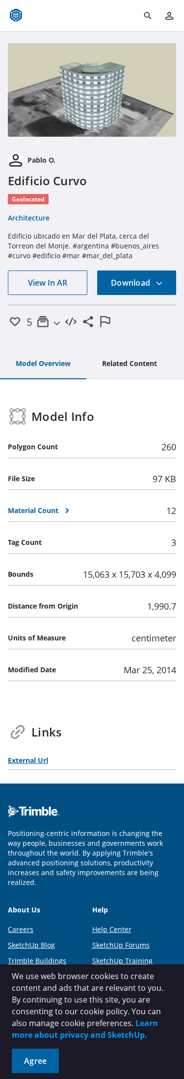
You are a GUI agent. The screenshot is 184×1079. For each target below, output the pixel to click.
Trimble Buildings (37, 960)
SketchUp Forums (121, 945)
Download (131, 282)
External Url (28, 760)
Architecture (29, 217)
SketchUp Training (122, 960)
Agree (35, 1060)
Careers (20, 929)
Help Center (111, 929)
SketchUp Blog (31, 945)
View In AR (47, 282)
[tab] (43, 364)
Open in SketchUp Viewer (92, 89)
